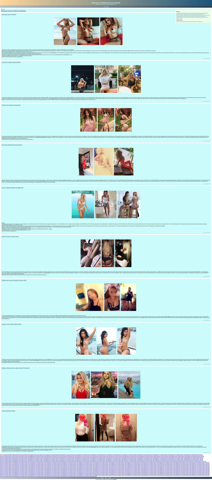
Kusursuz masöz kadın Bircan (11, 62)
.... (23, 56)
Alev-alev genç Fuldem (9, 14)
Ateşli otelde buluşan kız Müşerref (12, 187)
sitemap (114, 479)
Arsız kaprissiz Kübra (8, 411)
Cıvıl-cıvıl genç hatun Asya (10, 236)
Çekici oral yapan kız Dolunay (11, 105)
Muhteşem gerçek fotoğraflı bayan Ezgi (14, 280)
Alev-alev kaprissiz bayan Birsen (12, 145)
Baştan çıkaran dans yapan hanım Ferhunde (16, 368)
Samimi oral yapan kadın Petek (11, 324)
